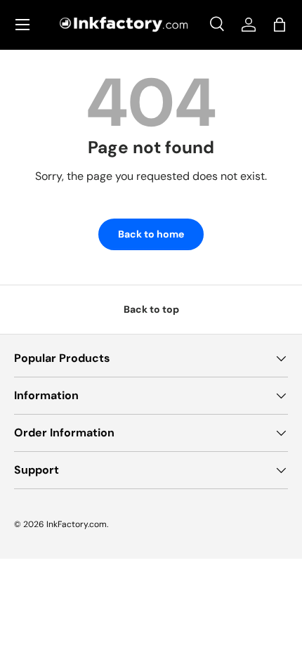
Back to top (151, 309)
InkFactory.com (76, 524)
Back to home (151, 234)
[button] (279, 24)
